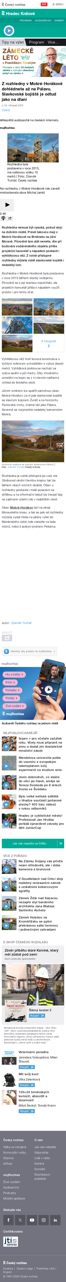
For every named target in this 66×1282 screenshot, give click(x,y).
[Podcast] (3, 218)
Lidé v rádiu (42, 1158)
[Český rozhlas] (13, 4)
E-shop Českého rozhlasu (25, 942)
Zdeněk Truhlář (16, 467)
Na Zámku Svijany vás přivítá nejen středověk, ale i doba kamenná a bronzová (41, 865)
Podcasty (9, 1193)
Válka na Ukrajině (14, 1147)
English (7, 1272)
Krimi (9, 682)
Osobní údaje (25, 1268)
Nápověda (41, 1152)
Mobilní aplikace (14, 1198)
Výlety (6, 110)
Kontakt (39, 1169)
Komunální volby (14, 1152)
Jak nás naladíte (45, 1147)
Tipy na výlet (13, 42)
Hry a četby (13, 674)
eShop (7, 1163)
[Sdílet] (10, 218)
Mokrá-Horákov (21, 507)
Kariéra (39, 1163)
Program (25, 20)
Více (53, 42)
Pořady (10, 698)
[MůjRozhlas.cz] (7, 128)
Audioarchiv (43, 20)
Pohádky (11, 690)
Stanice (8, 1158)
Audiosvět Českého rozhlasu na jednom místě (30, 723)
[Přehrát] (7, 205)
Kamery (59, 20)
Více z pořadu (15, 856)
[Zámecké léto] (33, 61)
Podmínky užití (45, 1268)
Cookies (8, 1268)
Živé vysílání (13, 706)
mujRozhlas (9, 664)
